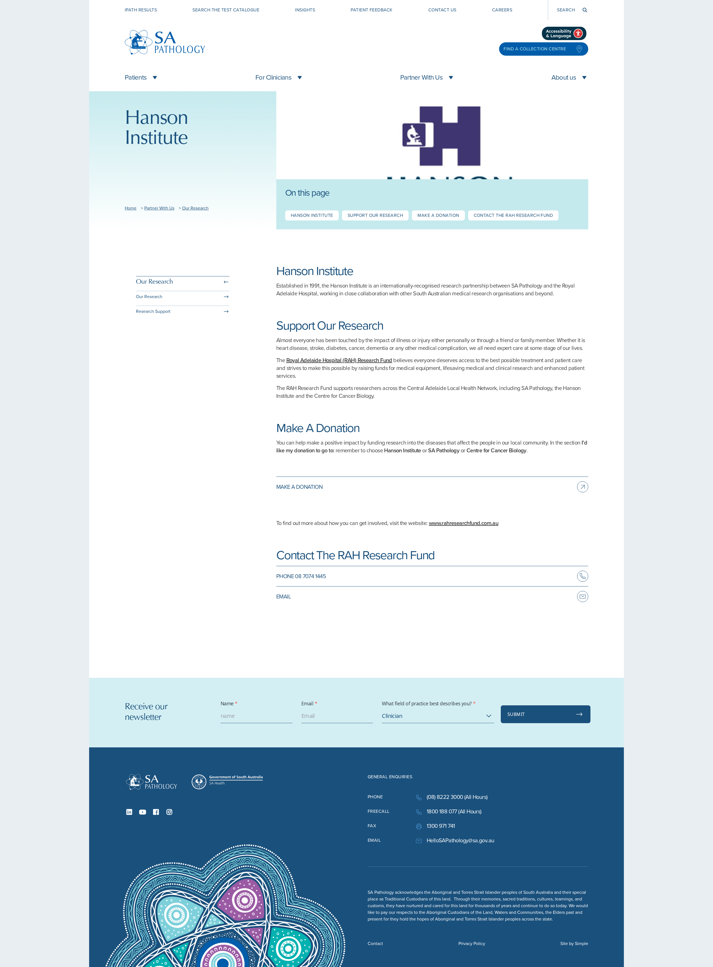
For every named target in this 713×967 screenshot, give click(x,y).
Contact (375, 943)
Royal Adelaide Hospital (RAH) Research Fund (339, 360)
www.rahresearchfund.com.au (463, 523)
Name (229, 703)
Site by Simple (574, 943)
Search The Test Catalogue (225, 10)
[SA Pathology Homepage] (151, 782)
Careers (502, 10)
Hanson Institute (312, 215)
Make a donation (438, 215)
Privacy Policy (471, 943)
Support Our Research (375, 215)
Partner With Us (159, 208)
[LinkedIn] (129, 812)
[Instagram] (169, 812)
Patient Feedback (372, 10)
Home (130, 208)
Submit (516, 714)
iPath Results (141, 10)
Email (309, 703)
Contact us (442, 10)
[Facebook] (156, 812)
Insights (305, 10)
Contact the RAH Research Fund (513, 215)
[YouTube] (142, 812)
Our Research (195, 208)
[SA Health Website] (227, 782)
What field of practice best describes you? (428, 703)
